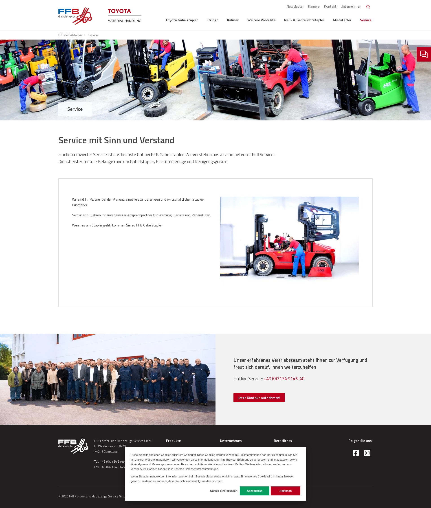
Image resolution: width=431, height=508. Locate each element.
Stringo (212, 20)
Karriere (314, 6)
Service (365, 20)
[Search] (368, 6)
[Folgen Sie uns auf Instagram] (367, 453)
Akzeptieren (254, 490)
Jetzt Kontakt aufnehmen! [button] (259, 397)
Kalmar (233, 20)
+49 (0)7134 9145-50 (115, 461)
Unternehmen (351, 6)
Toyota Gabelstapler (181, 20)
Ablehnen (285, 490)
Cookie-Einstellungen (223, 490)
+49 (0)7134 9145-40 (284, 378)
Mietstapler (342, 20)
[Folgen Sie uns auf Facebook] (355, 453)
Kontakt (330, 6)
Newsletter (295, 6)
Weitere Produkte (261, 20)
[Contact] (424, 54)
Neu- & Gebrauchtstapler (304, 20)
